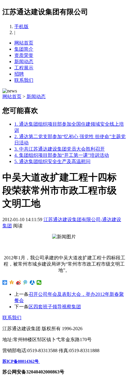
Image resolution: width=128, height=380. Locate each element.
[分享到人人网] (32, 282)
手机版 (21, 26)
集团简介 (23, 49)
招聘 (19, 73)
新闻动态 (23, 61)
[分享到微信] (39, 282)
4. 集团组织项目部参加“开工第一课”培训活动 (61, 155)
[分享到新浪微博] (18, 282)
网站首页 (23, 42)
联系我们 (23, 80)
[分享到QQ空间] (11, 282)
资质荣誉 (23, 55)
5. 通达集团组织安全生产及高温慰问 (52, 161)
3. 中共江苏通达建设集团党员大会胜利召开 (59, 148)
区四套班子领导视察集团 (55, 306)
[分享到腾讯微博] (25, 282)
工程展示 (23, 67)
